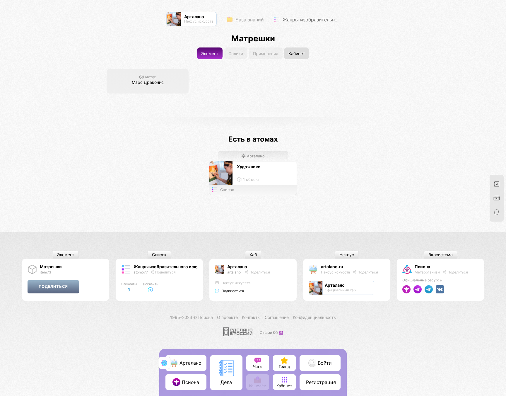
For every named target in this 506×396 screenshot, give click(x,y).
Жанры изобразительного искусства (311, 20)
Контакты (251, 317)
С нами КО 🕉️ (271, 332)
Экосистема (440, 254)
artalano (234, 272)
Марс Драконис (148, 82)
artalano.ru (332, 266)
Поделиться (165, 272)
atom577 (141, 272)
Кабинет (296, 53)
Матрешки (51, 266)
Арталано (255, 156)
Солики (235, 53)
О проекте (227, 317)
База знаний (249, 20)
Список (159, 254)
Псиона (422, 266)
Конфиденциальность (314, 317)
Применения (265, 53)
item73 (45, 272)
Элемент (209, 53)
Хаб (253, 254)
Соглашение (277, 317)
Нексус (346, 254)
